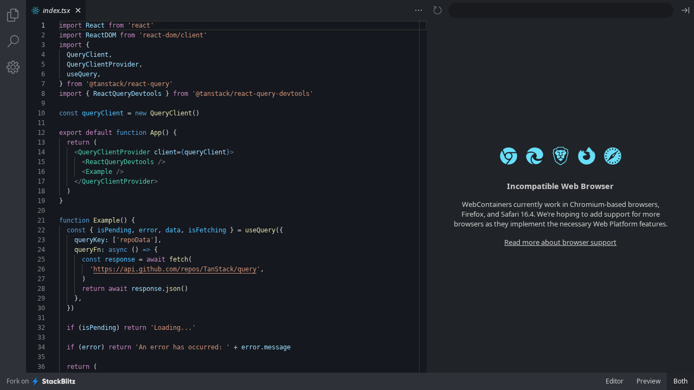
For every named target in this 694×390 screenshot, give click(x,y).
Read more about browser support (560, 242)
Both (680, 381)
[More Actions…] (418, 10)
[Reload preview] (437, 10)
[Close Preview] (685, 10)
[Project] (13, 15)
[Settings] (13, 67)
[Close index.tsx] (78, 10)
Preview (648, 381)
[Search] (13, 41)
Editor (615, 381)
